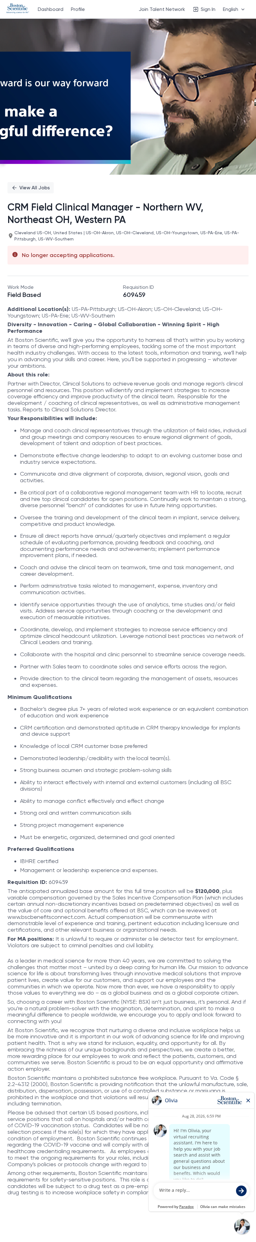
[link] (17, 9)
